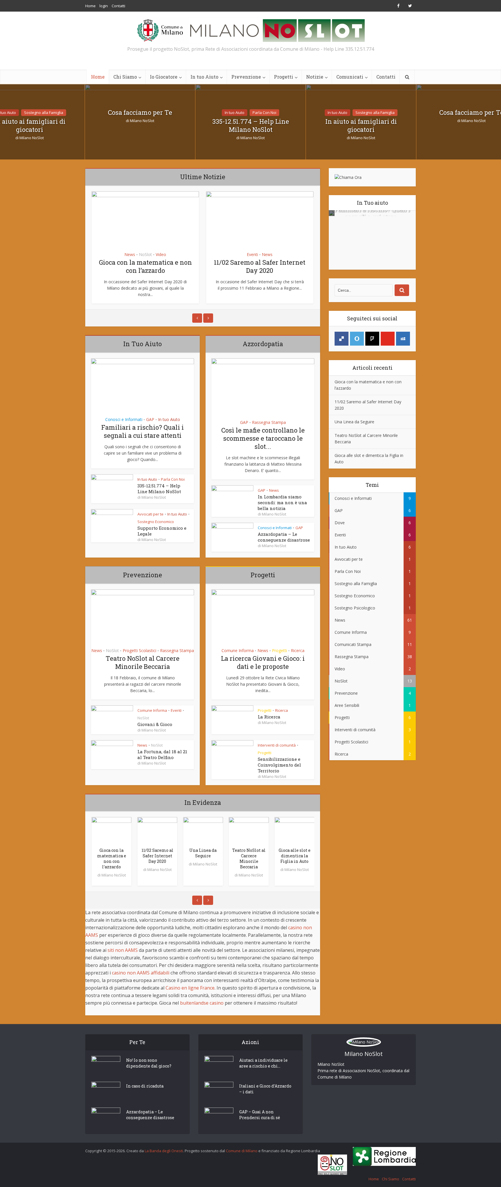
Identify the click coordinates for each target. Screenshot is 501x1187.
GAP (150, 419)
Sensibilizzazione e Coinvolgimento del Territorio (279, 765)
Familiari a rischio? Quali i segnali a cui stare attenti (142, 431)
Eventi (252, 254)
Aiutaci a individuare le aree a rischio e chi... (263, 1063)
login (103, 5)
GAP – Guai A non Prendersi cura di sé (259, 1114)
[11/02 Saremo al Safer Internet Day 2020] (157, 831)
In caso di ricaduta (145, 1086)
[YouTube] (388, 339)
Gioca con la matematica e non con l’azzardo (145, 266)
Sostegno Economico (155, 521)
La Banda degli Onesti (164, 1150)
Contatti (118, 5)
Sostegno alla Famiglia (43, 112)
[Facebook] (341, 339)
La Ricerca (269, 717)
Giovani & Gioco (154, 724)
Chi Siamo (125, 77)
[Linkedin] (403, 339)
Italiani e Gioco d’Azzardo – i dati (265, 1089)
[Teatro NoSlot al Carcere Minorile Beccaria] (249, 831)
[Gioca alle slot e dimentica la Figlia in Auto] (295, 831)
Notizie (314, 77)
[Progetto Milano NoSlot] (250, 30)
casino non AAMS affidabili (140, 973)
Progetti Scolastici (139, 650)
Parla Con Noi (264, 112)
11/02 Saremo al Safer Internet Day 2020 (259, 266)
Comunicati (349, 77)
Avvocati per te (150, 514)
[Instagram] (372, 339)
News (129, 254)
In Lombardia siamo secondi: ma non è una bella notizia (282, 502)
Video (161, 254)
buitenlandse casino (202, 1003)
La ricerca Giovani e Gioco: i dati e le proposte (263, 662)
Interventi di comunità (277, 745)
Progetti (283, 77)
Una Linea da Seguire (203, 853)
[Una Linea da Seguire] (203, 831)
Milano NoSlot (31, 137)
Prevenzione (246, 77)
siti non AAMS (123, 950)
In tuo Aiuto (204, 77)
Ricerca (297, 650)
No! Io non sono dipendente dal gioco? (148, 1063)
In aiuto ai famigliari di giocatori (361, 125)
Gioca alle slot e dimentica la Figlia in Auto (295, 855)
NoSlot (145, 254)
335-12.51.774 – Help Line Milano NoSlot (250, 125)
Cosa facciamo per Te (140, 112)
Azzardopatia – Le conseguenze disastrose (284, 537)
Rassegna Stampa (269, 422)
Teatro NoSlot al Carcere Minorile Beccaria (142, 662)
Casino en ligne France (190, 988)
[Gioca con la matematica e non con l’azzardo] (112, 831)
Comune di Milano (241, 1150)
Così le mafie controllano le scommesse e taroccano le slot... (263, 438)
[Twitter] (357, 339)
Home (90, 5)
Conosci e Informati (123, 419)
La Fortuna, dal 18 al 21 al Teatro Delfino (162, 754)
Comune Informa (152, 710)
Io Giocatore (163, 77)
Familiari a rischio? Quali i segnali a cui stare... (372, 213)
